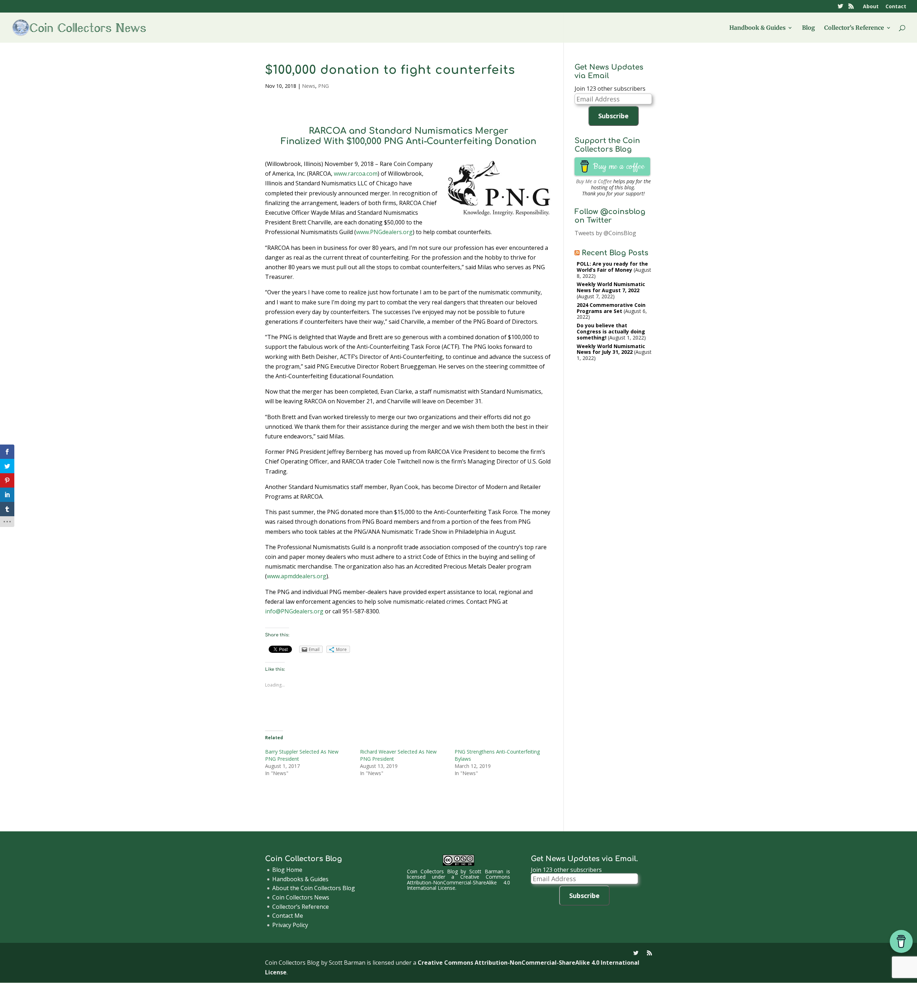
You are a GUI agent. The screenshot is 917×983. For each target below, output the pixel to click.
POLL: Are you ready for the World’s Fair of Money (612, 266)
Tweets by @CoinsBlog (605, 233)
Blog (808, 28)
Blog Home (287, 870)
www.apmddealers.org (296, 576)
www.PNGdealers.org (384, 232)
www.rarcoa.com (356, 173)
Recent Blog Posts (615, 253)
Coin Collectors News (300, 897)
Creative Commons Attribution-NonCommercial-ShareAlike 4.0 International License (458, 882)
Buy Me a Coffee (594, 181)
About (871, 7)
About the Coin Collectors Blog (313, 888)
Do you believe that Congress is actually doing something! (611, 331)
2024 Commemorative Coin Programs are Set (611, 307)
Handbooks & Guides (300, 879)
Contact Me (287, 916)
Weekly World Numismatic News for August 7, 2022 (611, 287)
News (308, 85)
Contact (895, 7)
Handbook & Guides (757, 28)
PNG (323, 85)
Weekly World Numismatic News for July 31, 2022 (611, 349)
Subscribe (613, 115)
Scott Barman (486, 871)
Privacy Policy (290, 925)
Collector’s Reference (854, 28)
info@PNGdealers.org (294, 611)
